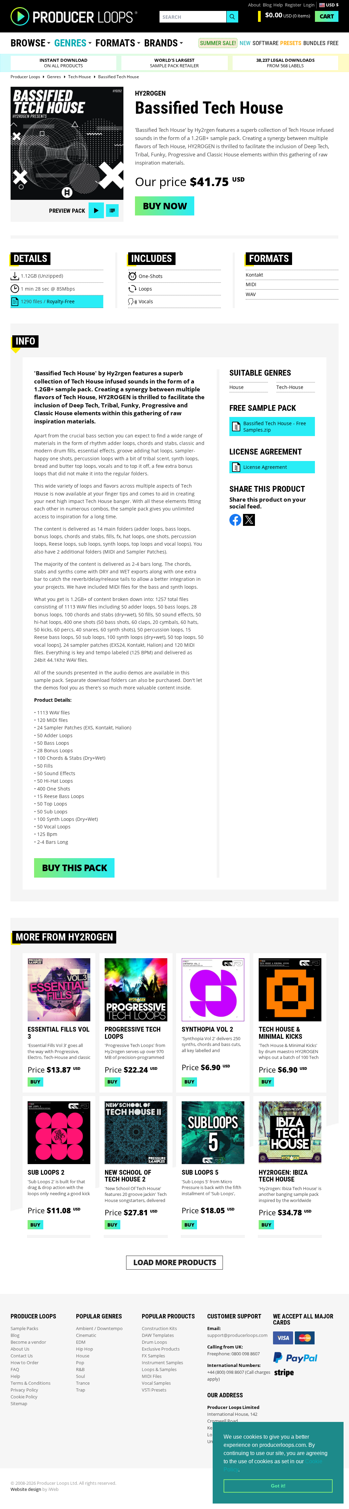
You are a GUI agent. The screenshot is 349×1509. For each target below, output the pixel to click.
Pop (80, 1363)
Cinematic (86, 1335)
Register (293, 5)
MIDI (251, 284)
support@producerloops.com (237, 1335)
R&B (80, 1369)
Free (332, 43)
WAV (251, 294)
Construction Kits (159, 1328)
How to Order (25, 1363)
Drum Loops (154, 1342)
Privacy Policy (24, 1390)
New (245, 43)
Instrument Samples (162, 1363)
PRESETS (290, 43)
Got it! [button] (278, 1486)
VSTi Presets (154, 1390)
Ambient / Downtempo (99, 1328)
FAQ (15, 1369)
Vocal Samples (156, 1383)
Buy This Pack (74, 867)
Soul (80, 1376)
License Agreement (265, 467)
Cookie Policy (24, 1397)
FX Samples (153, 1356)
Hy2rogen (150, 93)
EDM (81, 1342)
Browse (28, 43)
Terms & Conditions (30, 1383)
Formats (115, 43)
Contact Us (22, 1356)
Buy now (165, 205)
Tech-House (289, 387)
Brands (161, 43)
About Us (20, 1349)
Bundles (314, 43)
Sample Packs (24, 1328)
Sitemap (19, 1404)
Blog (267, 5)
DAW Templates (158, 1335)
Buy (35, 1081)
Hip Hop (84, 1349)
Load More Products (174, 1262)
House (236, 387)
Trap (80, 1390)
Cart (327, 16)
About (254, 5)
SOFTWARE (265, 43)
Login (309, 5)
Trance (83, 1383)
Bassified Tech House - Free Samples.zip (274, 426)
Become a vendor (28, 1342)
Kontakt (254, 274)
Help (278, 5)
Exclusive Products (161, 1349)
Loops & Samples (159, 1369)
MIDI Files (152, 1376)
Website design (26, 1489)
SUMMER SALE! (218, 43)
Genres (70, 43)
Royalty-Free (61, 301)
